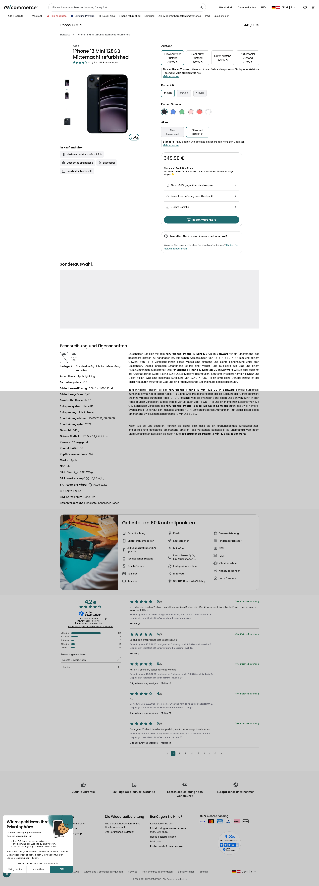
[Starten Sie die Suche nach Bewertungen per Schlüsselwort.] (118, 667)
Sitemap (204, 871)
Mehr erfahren (171, 76)
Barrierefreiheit (186, 871)
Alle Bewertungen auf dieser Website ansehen (90, 626)
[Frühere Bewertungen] (167, 753)
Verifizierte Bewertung (248, 601)
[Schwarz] (164, 112)
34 (214, 753)
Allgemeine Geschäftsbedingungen (103, 871)
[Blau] (173, 112)
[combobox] (122, 7)
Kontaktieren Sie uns (161, 823)
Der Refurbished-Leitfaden (119, 831)
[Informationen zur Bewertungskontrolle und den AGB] (105, 618)
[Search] (201, 7)
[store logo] (21, 7)
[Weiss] (208, 112)
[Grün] (182, 112)
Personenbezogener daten (158, 871)
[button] (284, 7)
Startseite (65, 34)
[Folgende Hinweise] (221, 754)
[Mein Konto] (305, 7)
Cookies (132, 871)
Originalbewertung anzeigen (144, 683)
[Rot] (199, 112)
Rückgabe (155, 841)
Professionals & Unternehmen (166, 846)
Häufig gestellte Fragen (163, 836)
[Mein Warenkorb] (313, 7)
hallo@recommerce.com (171, 828)
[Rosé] (191, 112)
